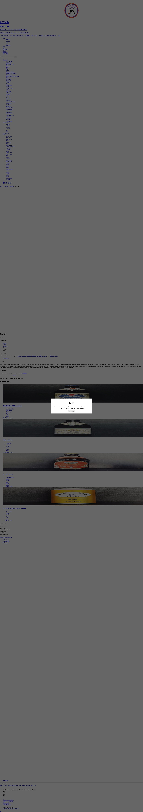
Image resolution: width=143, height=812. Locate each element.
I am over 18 (71, 411)
